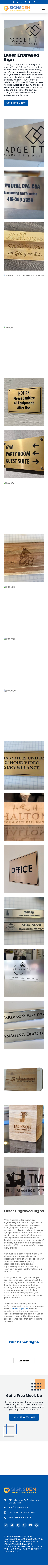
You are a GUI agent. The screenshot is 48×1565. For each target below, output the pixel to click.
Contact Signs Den (19, 1308)
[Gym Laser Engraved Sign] (24, 402)
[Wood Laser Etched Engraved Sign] (24, 246)
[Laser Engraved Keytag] (24, 662)
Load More (24, 1360)
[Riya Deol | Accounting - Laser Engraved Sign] (24, 195)
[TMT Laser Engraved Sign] (24, 1181)
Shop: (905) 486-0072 (20, 1517)
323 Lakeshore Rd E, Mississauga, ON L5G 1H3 (25, 1501)
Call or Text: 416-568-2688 (22, 1512)
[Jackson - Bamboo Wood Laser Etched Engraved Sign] (24, 1129)
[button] (16, 103)
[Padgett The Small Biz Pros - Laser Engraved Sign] (24, 143)
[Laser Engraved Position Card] (24, 610)
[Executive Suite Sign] (24, 298)
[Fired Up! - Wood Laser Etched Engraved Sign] (24, 506)
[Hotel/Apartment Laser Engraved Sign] (24, 454)
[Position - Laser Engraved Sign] (24, 921)
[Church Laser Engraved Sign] (24, 714)
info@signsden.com (18, 1507)
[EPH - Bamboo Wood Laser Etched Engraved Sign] (24, 350)
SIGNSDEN (17, 1536)
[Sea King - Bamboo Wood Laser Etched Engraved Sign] (24, 558)
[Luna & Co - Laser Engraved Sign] (24, 973)
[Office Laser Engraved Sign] (24, 765)
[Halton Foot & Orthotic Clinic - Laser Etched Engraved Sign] (24, 817)
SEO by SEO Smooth (23, 1539)
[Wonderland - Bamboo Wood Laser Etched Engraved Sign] (24, 1077)
